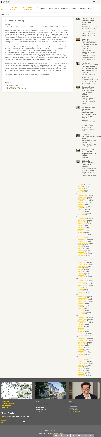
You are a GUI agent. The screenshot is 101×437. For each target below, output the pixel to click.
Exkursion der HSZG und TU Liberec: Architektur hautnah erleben (89, 152)
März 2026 (81, 190)
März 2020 (81, 310)
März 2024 (81, 232)
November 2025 (82, 197)
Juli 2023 (80, 245)
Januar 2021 (81, 292)
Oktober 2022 (81, 262)
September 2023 (82, 243)
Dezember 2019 (82, 317)
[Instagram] (85, 435)
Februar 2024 (81, 234)
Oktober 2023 (81, 241)
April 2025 (81, 209)
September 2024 (82, 222)
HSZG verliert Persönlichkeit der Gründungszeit (88, 162)
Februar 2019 (81, 333)
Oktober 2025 (81, 199)
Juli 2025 (80, 204)
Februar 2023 (81, 253)
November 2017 (82, 359)
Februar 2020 (81, 312)
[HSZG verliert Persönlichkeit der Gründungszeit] (78, 161)
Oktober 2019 (81, 321)
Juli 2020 (80, 303)
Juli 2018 (80, 345)
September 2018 (82, 344)
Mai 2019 (80, 328)
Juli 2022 (80, 268)
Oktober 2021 (81, 283)
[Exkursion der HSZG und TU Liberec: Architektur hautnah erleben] (78, 150)
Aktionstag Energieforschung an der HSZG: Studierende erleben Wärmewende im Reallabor (89, 42)
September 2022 (82, 264)
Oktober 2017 (81, 361)
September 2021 (82, 285)
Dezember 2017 (82, 358)
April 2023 (81, 250)
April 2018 (81, 351)
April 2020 (81, 308)
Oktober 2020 (81, 299)
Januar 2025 (81, 214)
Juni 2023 (80, 246)
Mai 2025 (80, 207)
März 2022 (81, 275)
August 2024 (81, 223)
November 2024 (82, 218)
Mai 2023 (80, 248)
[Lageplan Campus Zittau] (16, 390)
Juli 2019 (80, 324)
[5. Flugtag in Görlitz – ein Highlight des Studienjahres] (78, 19)
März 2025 (81, 211)
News (98, 1)
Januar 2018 (81, 354)
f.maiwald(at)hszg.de (14, 87)
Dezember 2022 (82, 259)
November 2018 (82, 340)
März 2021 (81, 289)
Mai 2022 (80, 271)
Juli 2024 (80, 225)
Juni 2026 (80, 184)
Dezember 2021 (82, 280)
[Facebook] (91, 435)
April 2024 (81, 230)
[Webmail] (73, 435)
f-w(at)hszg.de (39, 406)
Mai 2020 (80, 306)
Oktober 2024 (81, 220)
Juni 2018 (80, 347)
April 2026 (81, 188)
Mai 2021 (80, 287)
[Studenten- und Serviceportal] (68, 435)
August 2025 (81, 202)
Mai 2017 (80, 370)
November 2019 (82, 319)
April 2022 (81, 273)
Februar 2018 (81, 352)
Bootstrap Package (57, 433)
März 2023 (81, 252)
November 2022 (82, 260)
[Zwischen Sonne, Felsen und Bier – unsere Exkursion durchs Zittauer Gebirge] (78, 87)
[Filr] (79, 435)
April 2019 (81, 329)
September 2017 (82, 363)
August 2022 (81, 266)
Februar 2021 (81, 291)
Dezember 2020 (82, 296)
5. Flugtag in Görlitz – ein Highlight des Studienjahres (89, 20)
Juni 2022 (80, 269)
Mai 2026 (80, 186)
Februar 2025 (81, 213)
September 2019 (82, 322)
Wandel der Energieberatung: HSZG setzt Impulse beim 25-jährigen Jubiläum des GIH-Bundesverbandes (90, 66)
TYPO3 (47, 433)
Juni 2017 (80, 368)
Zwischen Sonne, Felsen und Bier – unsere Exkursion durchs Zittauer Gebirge (88, 90)
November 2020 (82, 298)
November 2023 (82, 239)
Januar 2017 (81, 375)
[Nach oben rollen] (98, 434)
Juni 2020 (80, 305)
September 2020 (82, 301)
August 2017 (81, 365)
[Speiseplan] (62, 435)
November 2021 (82, 282)
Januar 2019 (81, 335)
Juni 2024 (80, 227)
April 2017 (81, 372)
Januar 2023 (81, 255)
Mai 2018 (80, 349)
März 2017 (81, 374)
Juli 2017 (80, 367)
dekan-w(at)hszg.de (74, 411)
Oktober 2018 (81, 342)
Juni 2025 (80, 206)
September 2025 (82, 200)
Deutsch (94, 1)
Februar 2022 (81, 276)
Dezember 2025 (82, 195)
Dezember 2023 (82, 237)
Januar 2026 (81, 191)
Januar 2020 (81, 313)
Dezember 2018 (82, 338)
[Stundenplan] (56, 435)
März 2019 (81, 331)
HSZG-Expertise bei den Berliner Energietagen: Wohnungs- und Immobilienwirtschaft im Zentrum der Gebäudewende (89, 112)
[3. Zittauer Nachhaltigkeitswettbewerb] (78, 135)
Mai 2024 (80, 229)
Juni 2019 (80, 326)
